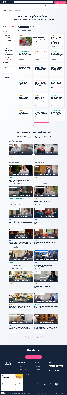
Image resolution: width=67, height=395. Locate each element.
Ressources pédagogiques (23, 372)
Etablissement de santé (22, 369)
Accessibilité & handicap (22, 371)
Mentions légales (56, 393)
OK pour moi (17, 389)
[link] (15, 10)
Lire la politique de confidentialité (7, 386)
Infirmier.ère (20, 366)
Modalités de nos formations (23, 374)
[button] (3, 393)
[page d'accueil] (4, 2)
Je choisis (6, 389)
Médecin (19, 364)
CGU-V (61, 393)
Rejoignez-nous (38, 368)
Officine (19, 368)
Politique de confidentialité (38, 393)
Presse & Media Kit (38, 364)
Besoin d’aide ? (38, 366)
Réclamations (38, 371)
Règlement (30, 393)
